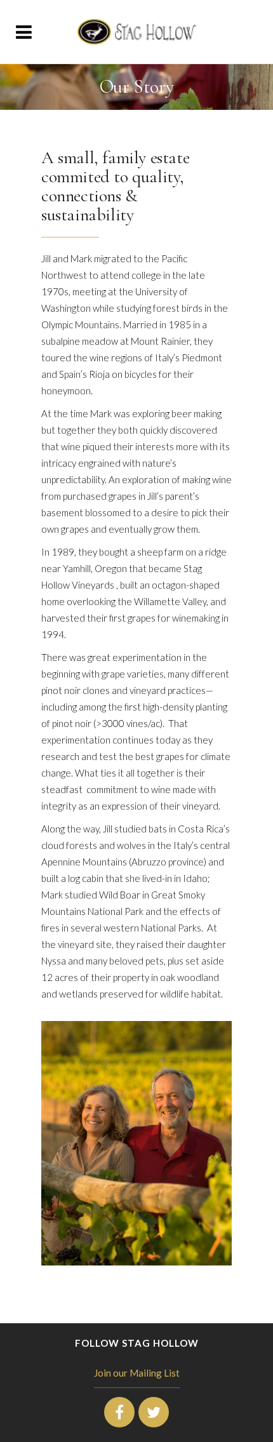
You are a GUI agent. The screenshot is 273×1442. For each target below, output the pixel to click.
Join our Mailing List (137, 1373)
